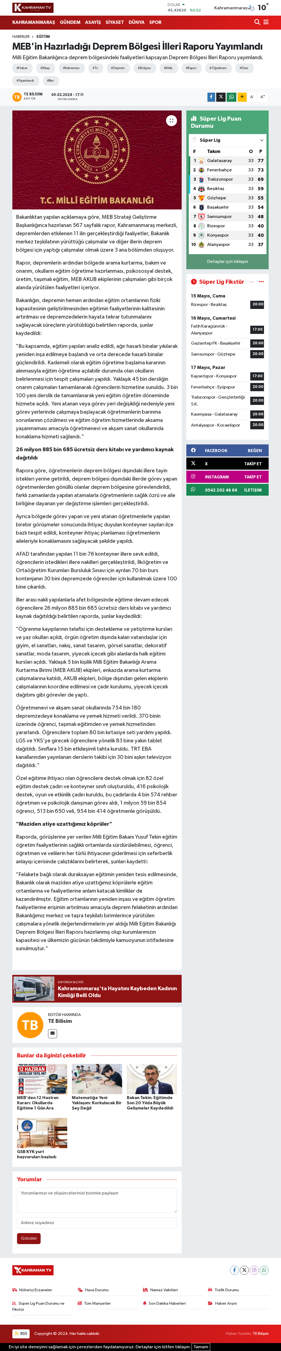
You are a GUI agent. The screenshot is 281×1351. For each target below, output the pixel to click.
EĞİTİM (43, 37)
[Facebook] (234, 1270)
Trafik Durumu (227, 1290)
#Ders (244, 68)
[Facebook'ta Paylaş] (211, 97)
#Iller (50, 81)
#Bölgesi (144, 68)
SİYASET (115, 22)
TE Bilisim (60, 1021)
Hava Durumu (97, 1290)
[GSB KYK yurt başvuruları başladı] (42, 1133)
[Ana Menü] (265, 23)
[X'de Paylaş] (221, 97)
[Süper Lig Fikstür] (261, 282)
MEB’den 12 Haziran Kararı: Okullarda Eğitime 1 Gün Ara (37, 1102)
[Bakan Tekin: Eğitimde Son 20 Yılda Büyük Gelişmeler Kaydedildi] (152, 1079)
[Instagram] (254, 1270)
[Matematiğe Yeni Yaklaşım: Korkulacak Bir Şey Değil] (97, 1079)
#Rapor (191, 68)
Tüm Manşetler (97, 1303)
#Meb (168, 68)
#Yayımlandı (25, 81)
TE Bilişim (261, 1334)
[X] (244, 1270)
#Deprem (118, 68)
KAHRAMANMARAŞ (33, 22)
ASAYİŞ (93, 22)
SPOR (155, 22)
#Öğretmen (217, 68)
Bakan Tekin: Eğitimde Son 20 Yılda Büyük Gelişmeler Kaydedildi (150, 1102)
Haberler (21, 37)
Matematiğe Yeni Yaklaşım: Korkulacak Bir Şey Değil (97, 1102)
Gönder (29, 1238)
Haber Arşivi (226, 1303)
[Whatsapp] (264, 1270)
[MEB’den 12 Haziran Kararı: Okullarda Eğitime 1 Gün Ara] (42, 1079)
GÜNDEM (70, 22)
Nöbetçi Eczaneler (35, 1290)
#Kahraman (71, 68)
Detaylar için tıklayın (227, 261)
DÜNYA (137, 22)
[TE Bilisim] (30, 1025)
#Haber (21, 68)
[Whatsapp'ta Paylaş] (231, 97)
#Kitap (45, 68)
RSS (23, 1334)
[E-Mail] (52, 1033)
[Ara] (257, 23)
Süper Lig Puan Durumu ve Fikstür (38, 1306)
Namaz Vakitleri (164, 1290)
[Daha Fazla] (242, 97)
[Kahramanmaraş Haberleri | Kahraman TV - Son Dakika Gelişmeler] (33, 7)
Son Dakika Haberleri (167, 1303)
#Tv (95, 68)
